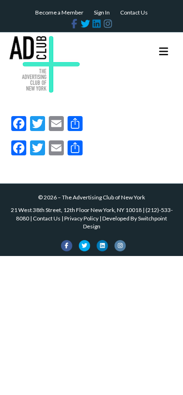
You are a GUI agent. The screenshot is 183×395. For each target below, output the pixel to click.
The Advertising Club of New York (103, 197)
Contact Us (134, 12)
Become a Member (59, 12)
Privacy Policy (81, 218)
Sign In (102, 12)
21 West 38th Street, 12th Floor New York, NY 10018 (76, 209)
